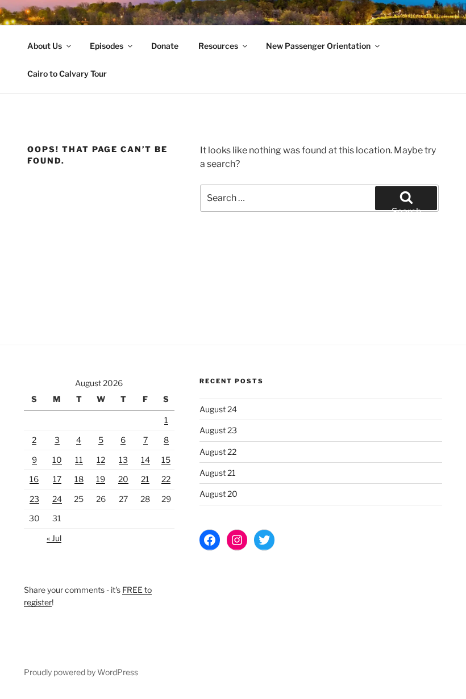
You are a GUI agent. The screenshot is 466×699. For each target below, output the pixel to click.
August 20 (218, 494)
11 (79, 459)
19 (100, 479)
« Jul (54, 538)
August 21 (217, 473)
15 (165, 459)
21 (145, 479)
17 (57, 479)
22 (165, 479)
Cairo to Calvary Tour (67, 73)
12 (101, 459)
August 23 (218, 430)
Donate (164, 46)
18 (79, 479)
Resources (218, 46)
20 (123, 479)
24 (57, 499)
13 (123, 459)
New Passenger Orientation (318, 46)
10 (57, 459)
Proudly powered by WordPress (81, 672)
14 (145, 459)
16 (34, 479)
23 (34, 499)
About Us (44, 46)
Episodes (106, 46)
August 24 (218, 409)
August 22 (217, 452)
